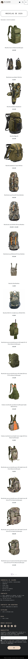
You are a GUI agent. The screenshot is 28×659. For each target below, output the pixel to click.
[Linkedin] (15, 626)
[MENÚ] (26, 2)
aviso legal (11, 640)
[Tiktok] (12, 626)
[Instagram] (2, 626)
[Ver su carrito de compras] (19, 2)
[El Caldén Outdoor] (6, 2)
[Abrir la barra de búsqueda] (22, 2)
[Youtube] (8, 626)
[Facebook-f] (5, 626)
